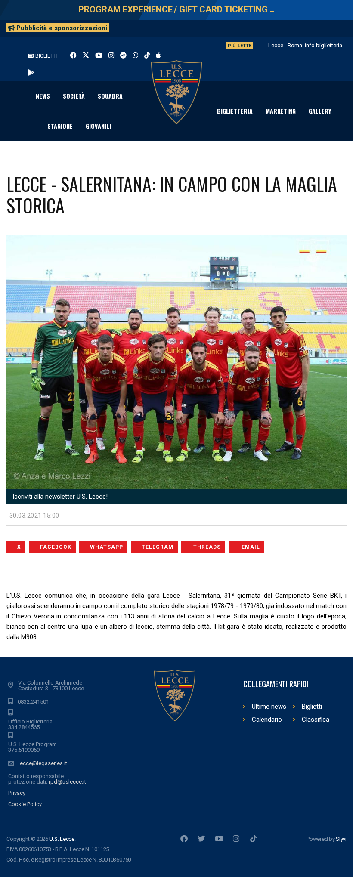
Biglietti (46, 56)
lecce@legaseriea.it (43, 763)
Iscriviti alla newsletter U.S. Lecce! (59, 496)
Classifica (315, 719)
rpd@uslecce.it (67, 781)
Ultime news (269, 706)
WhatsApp (106, 547)
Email (251, 547)
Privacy (16, 793)
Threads (207, 547)
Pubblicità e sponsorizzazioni (61, 28)
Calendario (267, 719)
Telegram (157, 547)
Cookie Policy (25, 804)
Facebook (55, 547)
